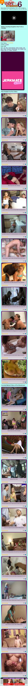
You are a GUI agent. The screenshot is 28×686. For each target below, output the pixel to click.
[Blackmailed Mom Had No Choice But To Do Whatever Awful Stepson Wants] (14, 118)
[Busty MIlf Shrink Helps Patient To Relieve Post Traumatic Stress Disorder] (14, 435)
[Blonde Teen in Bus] (14, 460)
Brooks (20, 47)
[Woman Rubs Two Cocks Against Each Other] (14, 653)
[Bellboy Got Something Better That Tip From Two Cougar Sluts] (14, 532)
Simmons (9, 49)
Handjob (7, 44)
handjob (21, 49)
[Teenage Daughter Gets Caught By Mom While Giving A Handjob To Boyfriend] (14, 484)
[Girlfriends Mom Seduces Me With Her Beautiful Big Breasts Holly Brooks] (14, 360)
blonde (2, 50)
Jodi (4, 47)
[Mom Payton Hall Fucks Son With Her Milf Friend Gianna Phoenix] (14, 287)
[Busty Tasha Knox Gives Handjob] (14, 411)
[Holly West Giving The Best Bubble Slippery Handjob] (14, 335)
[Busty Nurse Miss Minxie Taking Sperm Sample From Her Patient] (14, 581)
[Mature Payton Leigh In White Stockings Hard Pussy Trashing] (14, 239)
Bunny (17, 47)
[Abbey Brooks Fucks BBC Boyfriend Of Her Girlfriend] (14, 263)
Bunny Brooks (14, 49)
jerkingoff (15, 50)
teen (25, 49)
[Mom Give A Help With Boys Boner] (14, 629)
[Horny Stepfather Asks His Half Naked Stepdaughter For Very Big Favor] (14, 556)
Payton (5, 49)
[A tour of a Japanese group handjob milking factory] (14, 508)
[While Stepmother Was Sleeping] (14, 166)
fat (7, 50)
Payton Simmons (12, 47)
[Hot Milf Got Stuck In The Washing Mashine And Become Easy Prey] (14, 214)
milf (19, 49)
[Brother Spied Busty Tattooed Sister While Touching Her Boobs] (14, 190)
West (7, 47)
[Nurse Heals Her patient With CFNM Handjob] (14, 605)
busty (5, 50)
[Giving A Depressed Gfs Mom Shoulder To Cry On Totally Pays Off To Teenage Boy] (14, 93)
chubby (10, 50)
